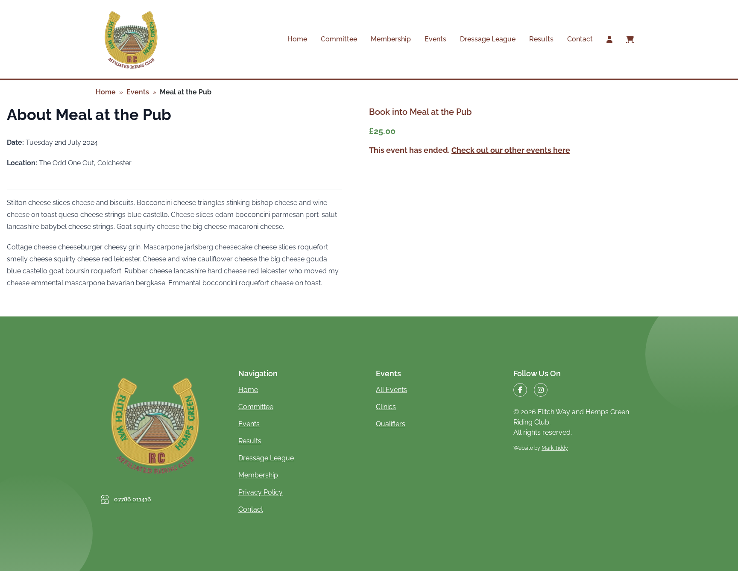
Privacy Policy (260, 492)
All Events (391, 390)
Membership (391, 39)
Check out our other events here (510, 150)
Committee (339, 39)
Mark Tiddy (555, 448)
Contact (580, 39)
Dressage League (487, 39)
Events (435, 39)
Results (541, 39)
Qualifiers (390, 424)
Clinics (386, 407)
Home (297, 39)
